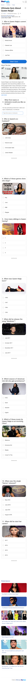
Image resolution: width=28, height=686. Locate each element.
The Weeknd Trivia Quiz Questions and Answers (13, 607)
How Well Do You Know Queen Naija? (10, 594)
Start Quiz (14, 62)
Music (4, 13)
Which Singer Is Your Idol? (8, 637)
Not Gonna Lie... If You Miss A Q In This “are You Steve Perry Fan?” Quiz (12, 667)
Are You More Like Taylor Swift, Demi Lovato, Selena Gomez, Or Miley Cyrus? (14, 622)
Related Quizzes (5, 581)
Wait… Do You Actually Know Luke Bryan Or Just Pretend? (13, 651)
